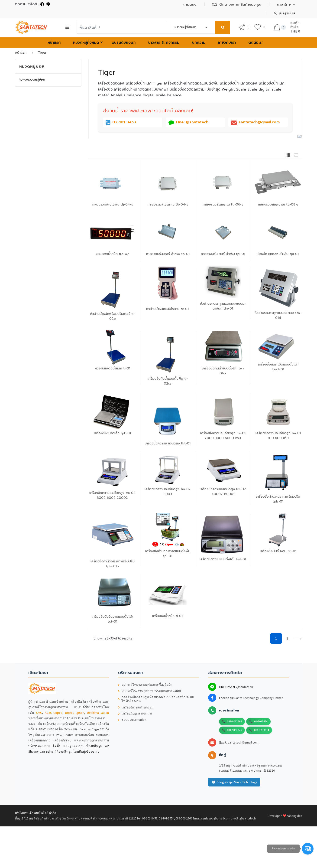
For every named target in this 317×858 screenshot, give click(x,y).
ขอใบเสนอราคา (224, 579)
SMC (39, 713)
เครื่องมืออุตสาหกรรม (137, 713)
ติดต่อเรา (255, 42)
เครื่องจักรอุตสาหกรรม (137, 707)
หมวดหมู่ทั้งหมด (86, 42)
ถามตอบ (190, 4)
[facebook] (42, 4)
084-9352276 (234, 730)
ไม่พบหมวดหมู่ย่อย (32, 79)
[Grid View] (288, 154)
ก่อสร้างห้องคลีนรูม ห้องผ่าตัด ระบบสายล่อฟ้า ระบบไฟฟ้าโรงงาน (158, 699)
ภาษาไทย (284, 4)
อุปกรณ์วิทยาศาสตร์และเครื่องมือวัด (147, 685)
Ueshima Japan (98, 713)
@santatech (244, 687)
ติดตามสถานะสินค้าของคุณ (240, 4)
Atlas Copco (54, 713)
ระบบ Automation (134, 720)
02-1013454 (261, 721)
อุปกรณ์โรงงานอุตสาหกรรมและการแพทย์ (151, 691)
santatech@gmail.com (243, 742)
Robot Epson (74, 713)
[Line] (48, 4)
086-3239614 (261, 730)
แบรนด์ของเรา (124, 42)
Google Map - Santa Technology (237, 782)
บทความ (198, 42)
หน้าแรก (54, 42)
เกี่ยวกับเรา (227, 42)
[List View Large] (296, 154)
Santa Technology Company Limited (259, 698)
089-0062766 (234, 721)
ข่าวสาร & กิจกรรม (163, 42)
